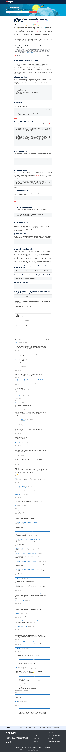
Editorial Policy (23, 747)
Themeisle (36, 735)
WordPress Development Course (54, 735)
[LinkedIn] (28, 321)
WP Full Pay (36, 740)
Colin (24, 420)
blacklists (38, 175)
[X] (19, 325)
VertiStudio (45, 749)
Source (15, 118)
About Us (17, 747)
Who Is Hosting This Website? (53, 740)
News (29, 2)
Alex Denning (23, 315)
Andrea (24, 662)
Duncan (24, 711)
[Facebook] (22, 325)
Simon (24, 679)
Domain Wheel (36, 738)
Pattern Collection (51, 743)
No (30, 306)
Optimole (35, 737)
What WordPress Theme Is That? (54, 741)
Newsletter (35, 747)
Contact (29, 747)
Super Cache (48, 224)
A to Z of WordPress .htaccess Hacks (21, 261)
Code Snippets (50, 737)
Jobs (32, 2)
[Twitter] (27, 321)
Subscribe (33, 11)
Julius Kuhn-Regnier (26, 487)
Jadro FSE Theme (51, 738)
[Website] (25, 321)
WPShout (29, 749)
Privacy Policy (40, 747)
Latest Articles (47, 747)
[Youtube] (10, 742)
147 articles (22, 316)
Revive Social (36, 741)
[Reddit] (26, 325)
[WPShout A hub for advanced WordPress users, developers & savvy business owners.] (9, 2)
